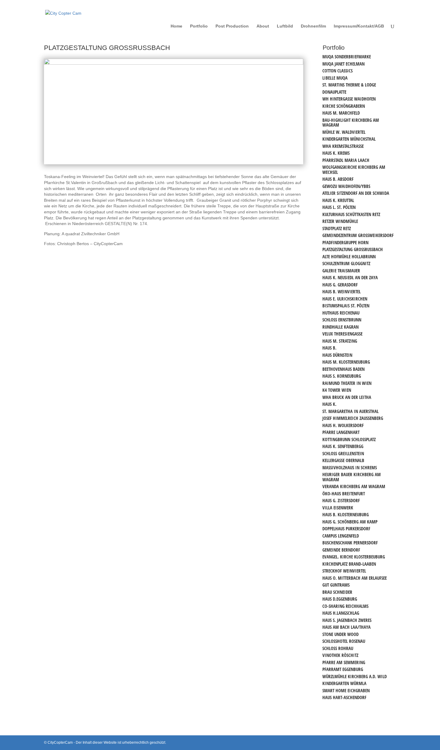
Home (176, 26)
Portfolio (199, 26)
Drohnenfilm (313, 26)
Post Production (232, 26)
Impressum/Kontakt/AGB (359, 26)
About (263, 26)
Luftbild (285, 26)
